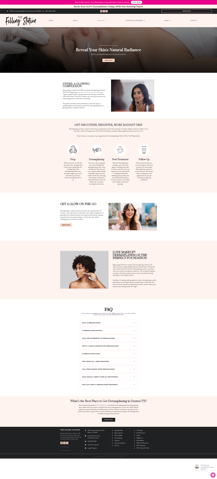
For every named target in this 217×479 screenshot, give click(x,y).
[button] (108, 323)
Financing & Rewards (134, 21)
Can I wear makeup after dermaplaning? (98, 369)
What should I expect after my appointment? (100, 377)
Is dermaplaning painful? (92, 331)
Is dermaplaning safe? (91, 354)
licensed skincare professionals (90, 92)
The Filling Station (102, 405)
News (167, 21)
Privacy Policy (64, 447)
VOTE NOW (136, 2)
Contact (193, 21)
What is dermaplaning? (91, 323)
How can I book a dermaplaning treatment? (100, 385)
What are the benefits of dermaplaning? (98, 338)
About (75, 21)
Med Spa (101, 21)
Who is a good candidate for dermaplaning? (100, 346)
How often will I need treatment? (95, 361)
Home (51, 21)
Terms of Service (65, 450)
